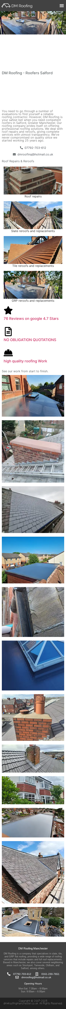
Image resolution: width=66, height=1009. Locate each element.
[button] (61, 5)
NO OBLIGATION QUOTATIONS (30, 340)
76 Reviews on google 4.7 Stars (31, 318)
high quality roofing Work (25, 361)
